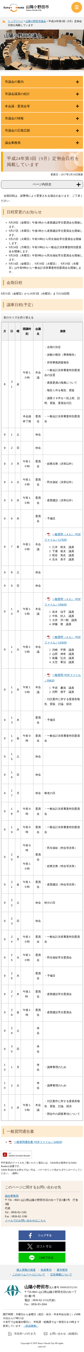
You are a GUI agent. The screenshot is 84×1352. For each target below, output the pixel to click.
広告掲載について (61, 1274)
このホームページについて (28, 1274)
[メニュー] (76, 7)
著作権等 (62, 1270)
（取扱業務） (30, 1325)
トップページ (15, 21)
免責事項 (46, 1270)
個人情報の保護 (26, 1270)
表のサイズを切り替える (19, 317)
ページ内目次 (42, 184)
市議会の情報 (14, 118)
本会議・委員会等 (17, 106)
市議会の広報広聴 (17, 130)
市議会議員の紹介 (17, 94)
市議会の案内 (14, 81)
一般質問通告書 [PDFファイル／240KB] (38, 1142)
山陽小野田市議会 (36, 21)
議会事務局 (12, 1195)
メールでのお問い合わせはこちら (25, 1220)
